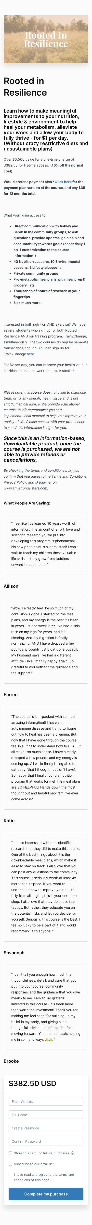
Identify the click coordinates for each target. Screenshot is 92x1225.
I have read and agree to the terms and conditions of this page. (44, 1177)
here (30, 354)
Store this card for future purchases (44, 1153)
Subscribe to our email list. (34, 1164)
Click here (63, 182)
